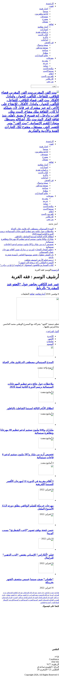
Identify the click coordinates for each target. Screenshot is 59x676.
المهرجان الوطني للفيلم (45, 597)
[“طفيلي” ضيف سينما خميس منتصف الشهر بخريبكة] (46, 572)
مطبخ (45, 53)
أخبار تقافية (43, 27)
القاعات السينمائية (48, 600)
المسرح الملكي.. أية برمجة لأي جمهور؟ (36, 262)
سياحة (45, 50)
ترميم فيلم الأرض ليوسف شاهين (39, 260)
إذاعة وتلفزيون (41, 14)
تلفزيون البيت (47, 76)
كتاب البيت (43, 35)
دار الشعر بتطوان (11, 595)
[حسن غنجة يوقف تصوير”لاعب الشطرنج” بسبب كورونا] (46, 523)
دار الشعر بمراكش (23, 595)
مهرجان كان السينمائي (30, 592)
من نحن (50, 81)
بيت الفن (56, 597)
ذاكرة (45, 37)
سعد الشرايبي (33, 595)
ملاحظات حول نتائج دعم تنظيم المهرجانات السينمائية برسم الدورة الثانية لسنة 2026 (31, 385)
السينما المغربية (33, 600)
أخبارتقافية (40, 294)
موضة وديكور (42, 47)
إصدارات (44, 29)
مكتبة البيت (48, 68)
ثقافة (51, 24)
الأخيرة (50, 336)
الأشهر (51, 339)
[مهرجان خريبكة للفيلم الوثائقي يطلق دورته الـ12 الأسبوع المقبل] (46, 499)
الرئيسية (50, 3)
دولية (45, 66)
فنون (51, 6)
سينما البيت (48, 71)
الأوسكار (5, 600)
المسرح (15, 597)
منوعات (50, 58)
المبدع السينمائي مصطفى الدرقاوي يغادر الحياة (32, 229)
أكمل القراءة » (52, 331)
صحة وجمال (42, 45)
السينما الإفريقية (14, 600)
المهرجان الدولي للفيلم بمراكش (28, 597)
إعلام (51, 73)
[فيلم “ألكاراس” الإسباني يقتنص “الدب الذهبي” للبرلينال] (46, 548)
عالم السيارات (41, 55)
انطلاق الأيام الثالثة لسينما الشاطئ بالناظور (34, 236)
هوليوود (56, 592)
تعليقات (50, 341)
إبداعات (44, 40)
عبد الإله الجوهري (43, 595)
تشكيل (45, 22)
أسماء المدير (55, 602)
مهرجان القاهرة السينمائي (15, 592)
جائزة (3, 595)
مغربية (45, 60)
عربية (45, 63)
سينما (45, 11)
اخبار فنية (43, 9)
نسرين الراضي (49, 592)
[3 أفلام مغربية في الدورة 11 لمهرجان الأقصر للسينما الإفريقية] (46, 474)
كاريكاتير (50, 79)
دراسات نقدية (42, 32)
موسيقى (44, 16)
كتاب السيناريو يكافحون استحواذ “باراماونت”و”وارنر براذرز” (27, 265)
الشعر (40, 600)
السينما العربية (23, 600)
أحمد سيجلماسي (45, 602)
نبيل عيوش (40, 592)
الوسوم (50, 344)
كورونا (52, 595)
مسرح (45, 19)
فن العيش (49, 42)
